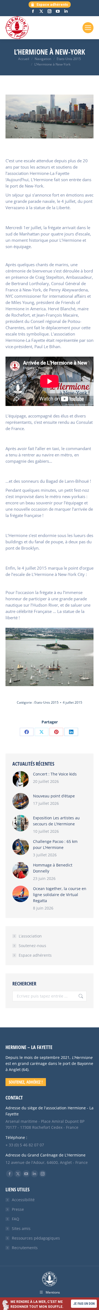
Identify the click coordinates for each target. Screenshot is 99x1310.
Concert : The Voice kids (55, 774)
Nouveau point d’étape (54, 795)
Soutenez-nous (32, 945)
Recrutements (25, 1247)
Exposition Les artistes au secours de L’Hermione (56, 820)
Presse (18, 1209)
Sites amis (21, 1228)
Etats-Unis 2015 (46, 702)
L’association (30, 936)
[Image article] (20, 779)
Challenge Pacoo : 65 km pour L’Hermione (55, 844)
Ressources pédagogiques (36, 1238)
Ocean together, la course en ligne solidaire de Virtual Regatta (59, 894)
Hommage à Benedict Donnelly (52, 868)
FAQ (15, 1218)
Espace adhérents (35, 955)
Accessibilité (23, 1199)
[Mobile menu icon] (88, 27)
